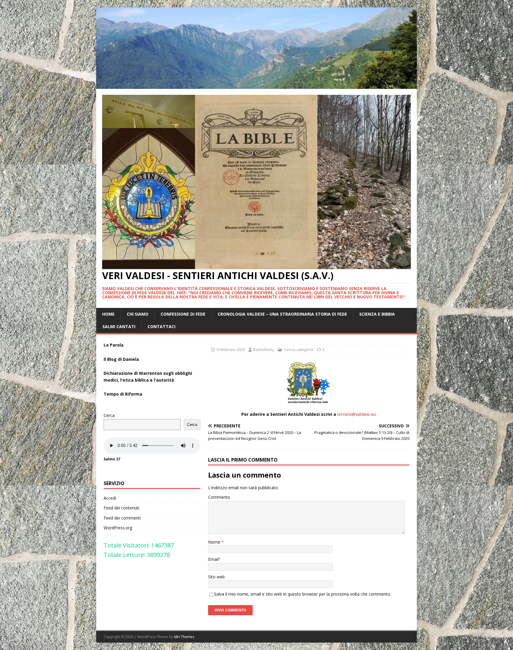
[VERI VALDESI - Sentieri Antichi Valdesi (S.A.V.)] (256, 85)
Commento (219, 497)
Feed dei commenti (122, 518)
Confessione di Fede (183, 314)
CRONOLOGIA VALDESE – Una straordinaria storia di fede (282, 314)
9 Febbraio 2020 (230, 349)
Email (213, 559)
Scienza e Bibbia (377, 314)
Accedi (110, 498)
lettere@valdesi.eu (356, 414)
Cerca (109, 415)
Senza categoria (298, 349)
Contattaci (161, 326)
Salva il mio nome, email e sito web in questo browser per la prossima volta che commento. (302, 594)
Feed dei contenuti (121, 508)
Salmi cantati (118, 326)
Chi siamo (137, 314)
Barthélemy (263, 349)
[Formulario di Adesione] (308, 383)
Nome (214, 542)
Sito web (216, 577)
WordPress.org (118, 528)
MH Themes (184, 636)
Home (108, 314)
